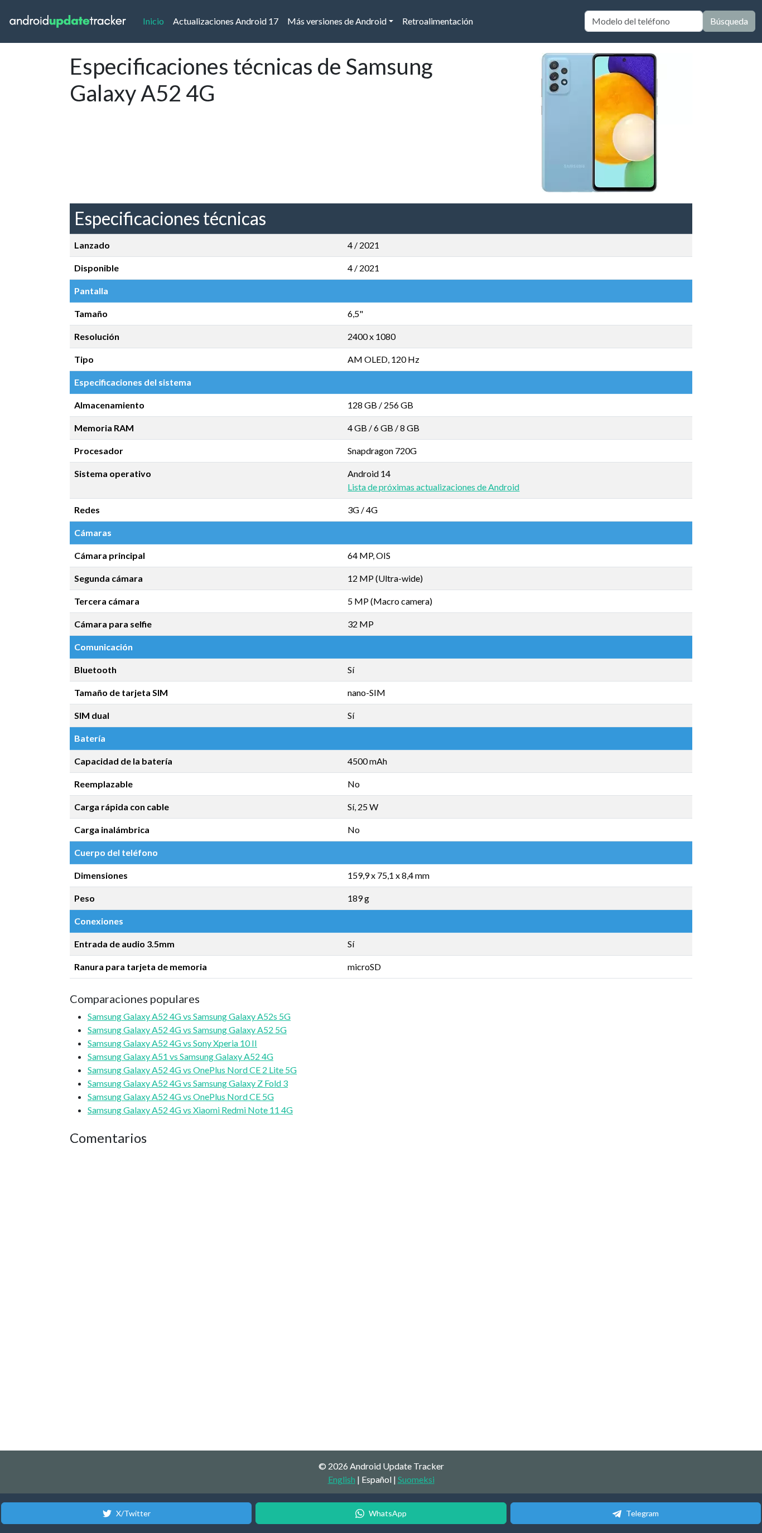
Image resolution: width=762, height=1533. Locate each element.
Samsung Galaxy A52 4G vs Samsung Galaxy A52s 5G (189, 1016)
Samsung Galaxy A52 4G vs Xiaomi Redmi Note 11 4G (190, 1109)
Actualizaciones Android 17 (225, 21)
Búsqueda (729, 21)
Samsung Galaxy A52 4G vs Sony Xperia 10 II (172, 1043)
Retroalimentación (437, 21)
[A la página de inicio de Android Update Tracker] (68, 21)
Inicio (155, 20)
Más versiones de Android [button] (337, 21)
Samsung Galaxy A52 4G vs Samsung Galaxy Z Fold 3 (188, 1083)
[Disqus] (279, 1299)
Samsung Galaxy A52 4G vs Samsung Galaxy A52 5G (187, 1029)
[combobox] (644, 21)
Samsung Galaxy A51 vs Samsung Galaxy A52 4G (180, 1056)
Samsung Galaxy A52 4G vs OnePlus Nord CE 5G (181, 1096)
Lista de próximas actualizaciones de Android (433, 486)
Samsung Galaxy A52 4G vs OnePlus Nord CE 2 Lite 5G (192, 1069)
